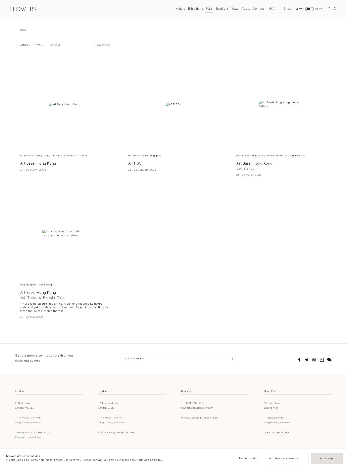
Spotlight (221, 9)
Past (23, 30)
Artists (180, 9)
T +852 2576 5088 (274, 418)
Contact (258, 9)
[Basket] (330, 9)
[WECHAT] (329, 361)
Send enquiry (232, 359)
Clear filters (103, 45)
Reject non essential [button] (287, 458)
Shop (287, 9)
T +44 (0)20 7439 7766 (28, 418)
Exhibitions (195, 9)
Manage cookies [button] (248, 458)
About (246, 9)
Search (335, 9)
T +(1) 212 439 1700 (192, 403)
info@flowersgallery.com (28, 423)
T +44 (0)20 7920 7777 (111, 418)
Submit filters (84, 45)
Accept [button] (329, 458)
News (235, 9)
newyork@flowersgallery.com (197, 408)
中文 (272, 9)
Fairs (209, 9)
